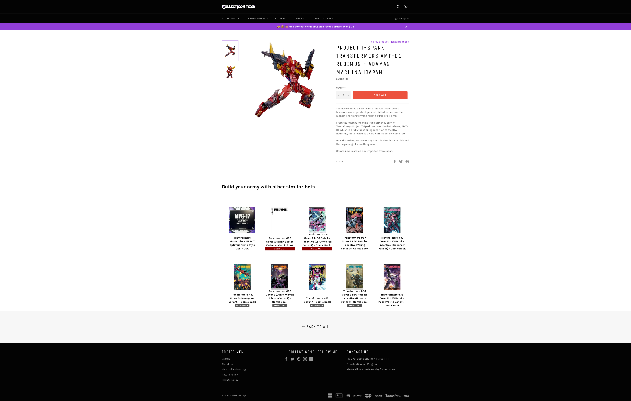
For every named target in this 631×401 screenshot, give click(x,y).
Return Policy (230, 374)
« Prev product (379, 41)
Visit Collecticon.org (234, 369)
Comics (298, 18)
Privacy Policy (230, 379)
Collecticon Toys (238, 395)
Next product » (400, 41)
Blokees (280, 18)
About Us (227, 364)
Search (226, 358)
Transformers (256, 18)
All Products (230, 18)
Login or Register (401, 18)
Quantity (341, 88)
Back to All (317, 326)
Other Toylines (322, 18)
